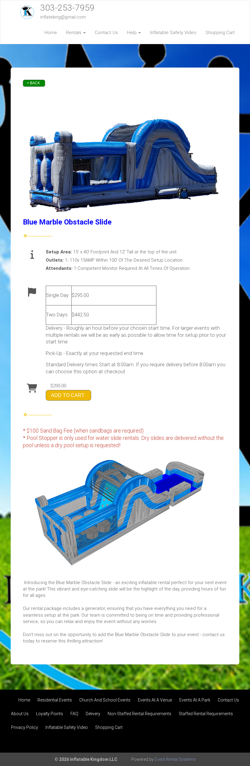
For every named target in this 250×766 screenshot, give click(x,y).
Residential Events (55, 700)
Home (51, 32)
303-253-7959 (67, 8)
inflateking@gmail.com (63, 17)
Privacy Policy (24, 727)
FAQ (74, 713)
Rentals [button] (74, 32)
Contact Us (106, 32)
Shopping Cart (220, 32)
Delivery (93, 713)
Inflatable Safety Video (173, 32)
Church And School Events (104, 700)
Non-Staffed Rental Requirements (139, 713)
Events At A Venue (155, 700)
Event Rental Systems (175, 759)
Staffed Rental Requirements (206, 713)
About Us (20, 713)
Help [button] (132, 32)
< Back (33, 83)
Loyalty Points (49, 713)
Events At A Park (194, 700)
